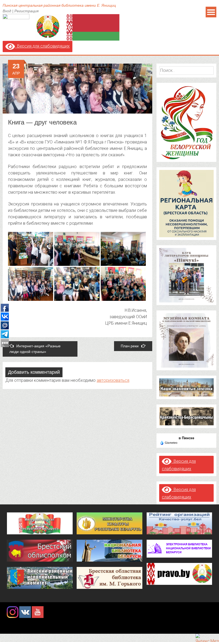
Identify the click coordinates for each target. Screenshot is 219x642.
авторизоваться (113, 380)
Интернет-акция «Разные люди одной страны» (35, 349)
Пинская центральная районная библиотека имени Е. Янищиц (59, 5)
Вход (7, 11)
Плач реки (130, 346)
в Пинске (186, 438)
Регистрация (26, 11)
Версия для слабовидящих (42, 46)
